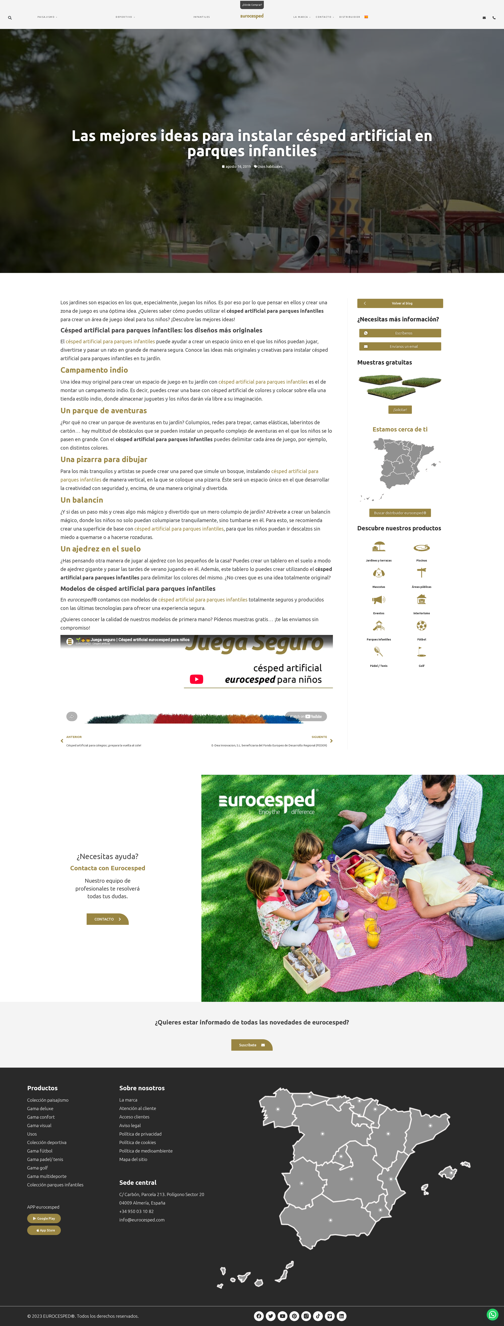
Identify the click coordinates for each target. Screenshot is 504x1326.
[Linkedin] (341, 1316)
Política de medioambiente (146, 1150)
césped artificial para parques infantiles (110, 341)
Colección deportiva (47, 1142)
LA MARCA (301, 17)
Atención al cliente (137, 1108)
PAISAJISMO (46, 17)
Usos (32, 1133)
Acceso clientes (134, 1116)
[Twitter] (271, 1316)
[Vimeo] (330, 1316)
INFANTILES (202, 17)
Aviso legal (130, 1125)
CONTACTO (324, 17)
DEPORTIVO (124, 17)
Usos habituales (270, 166)
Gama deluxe (40, 1108)
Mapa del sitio (133, 1159)
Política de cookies (137, 1142)
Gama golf (37, 1167)
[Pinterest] (294, 1316)
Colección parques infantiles (55, 1184)
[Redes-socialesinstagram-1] (306, 1316)
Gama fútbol (39, 1150)
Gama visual (39, 1125)
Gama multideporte (47, 1176)
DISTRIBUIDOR (349, 17)
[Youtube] (282, 1316)
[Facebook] (259, 1316)
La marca (128, 1099)
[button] (10, 17)
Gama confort (41, 1116)
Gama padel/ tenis (45, 1159)
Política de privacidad (140, 1133)
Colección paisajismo (48, 1100)
